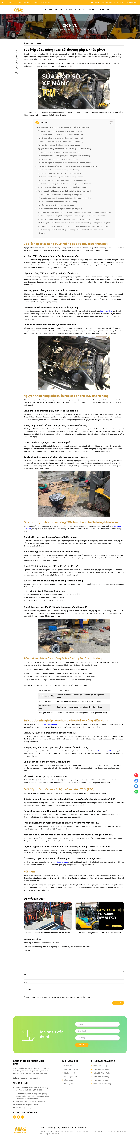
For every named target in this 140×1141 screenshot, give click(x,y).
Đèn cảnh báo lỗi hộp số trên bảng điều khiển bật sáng (61, 141)
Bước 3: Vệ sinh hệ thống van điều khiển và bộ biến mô (62, 177)
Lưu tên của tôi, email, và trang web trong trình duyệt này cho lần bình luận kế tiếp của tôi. (58, 997)
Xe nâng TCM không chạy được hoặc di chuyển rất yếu (61, 131)
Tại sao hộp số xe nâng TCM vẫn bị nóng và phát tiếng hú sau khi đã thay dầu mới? (73, 216)
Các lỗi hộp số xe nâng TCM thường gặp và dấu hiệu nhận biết (63, 127)
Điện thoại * (97, 1031)
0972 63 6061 (133, 2)
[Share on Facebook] (16, 57)
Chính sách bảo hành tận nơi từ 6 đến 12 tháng (59, 202)
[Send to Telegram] (16, 67)
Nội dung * (97, 1037)
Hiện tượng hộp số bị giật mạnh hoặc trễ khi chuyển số (61, 138)
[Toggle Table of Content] (110, 123)
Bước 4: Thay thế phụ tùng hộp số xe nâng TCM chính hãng (63, 180)
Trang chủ (48, 29)
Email (26, 982)
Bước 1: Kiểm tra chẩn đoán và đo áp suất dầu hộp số (60, 170)
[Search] (108, 9)
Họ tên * (97, 1024)
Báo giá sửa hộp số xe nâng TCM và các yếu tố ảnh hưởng (62, 187)
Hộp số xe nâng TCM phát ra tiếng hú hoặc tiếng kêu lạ (61, 134)
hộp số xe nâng (106, 311)
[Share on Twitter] (16, 62)
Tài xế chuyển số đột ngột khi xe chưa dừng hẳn (59, 159)
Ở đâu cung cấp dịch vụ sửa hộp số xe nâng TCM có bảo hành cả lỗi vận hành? (72, 230)
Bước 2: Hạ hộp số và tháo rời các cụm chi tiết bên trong (62, 173)
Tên (25, 975)
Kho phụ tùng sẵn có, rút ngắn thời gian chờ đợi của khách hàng (66, 198)
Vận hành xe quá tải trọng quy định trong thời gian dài (61, 152)
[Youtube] (18, 1117)
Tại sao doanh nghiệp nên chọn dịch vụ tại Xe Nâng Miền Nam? (64, 191)
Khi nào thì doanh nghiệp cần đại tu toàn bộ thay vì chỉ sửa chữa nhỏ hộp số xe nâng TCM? (76, 212)
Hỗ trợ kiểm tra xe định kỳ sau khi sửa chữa (57, 205)
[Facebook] (14, 1117)
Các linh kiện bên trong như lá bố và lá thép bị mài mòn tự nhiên (66, 163)
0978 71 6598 (29, 1101)
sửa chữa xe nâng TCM (52, 724)
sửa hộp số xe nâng (60, 862)
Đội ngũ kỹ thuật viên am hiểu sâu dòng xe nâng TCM (61, 195)
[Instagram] (22, 1117)
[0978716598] (6, 1130)
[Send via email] (16, 72)
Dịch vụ (55, 29)
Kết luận (41, 233)
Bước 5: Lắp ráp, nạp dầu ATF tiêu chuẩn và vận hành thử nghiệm (66, 184)
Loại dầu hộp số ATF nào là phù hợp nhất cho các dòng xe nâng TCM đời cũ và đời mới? (75, 226)
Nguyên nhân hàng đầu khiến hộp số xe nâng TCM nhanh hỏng (64, 148)
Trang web (27, 989)
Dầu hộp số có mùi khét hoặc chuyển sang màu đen (60, 145)
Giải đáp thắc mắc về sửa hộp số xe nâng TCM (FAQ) (60, 209)
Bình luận (27, 951)
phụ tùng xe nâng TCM (103, 751)
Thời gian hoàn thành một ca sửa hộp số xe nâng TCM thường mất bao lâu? (70, 219)
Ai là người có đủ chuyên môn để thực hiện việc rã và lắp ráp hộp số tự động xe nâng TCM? (76, 223)
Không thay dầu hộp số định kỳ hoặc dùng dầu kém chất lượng (65, 156)
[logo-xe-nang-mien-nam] (20, 1129)
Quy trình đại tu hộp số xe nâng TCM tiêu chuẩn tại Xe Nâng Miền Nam (67, 166)
